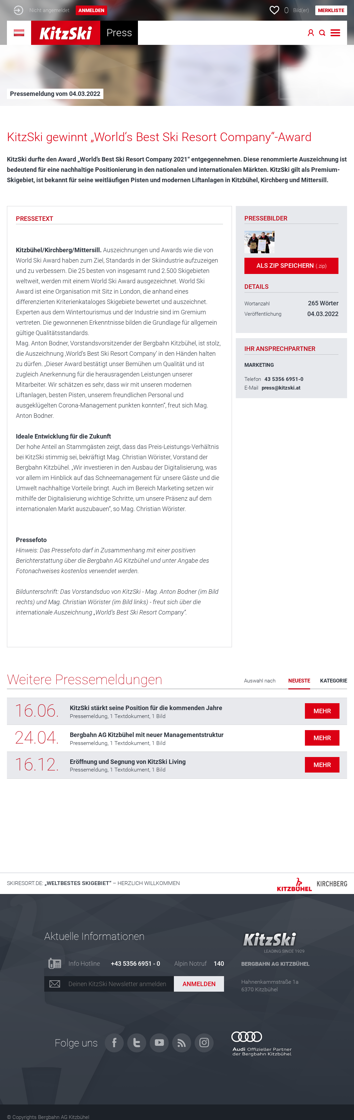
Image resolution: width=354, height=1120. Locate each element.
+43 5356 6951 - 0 (135, 963)
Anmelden (91, 10)
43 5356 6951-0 (284, 379)
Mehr (322, 711)
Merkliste (331, 10)
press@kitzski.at (281, 388)
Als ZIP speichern (292, 265)
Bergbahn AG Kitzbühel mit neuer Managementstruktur (147, 734)
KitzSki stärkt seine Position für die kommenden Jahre (146, 707)
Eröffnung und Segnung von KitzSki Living (128, 761)
